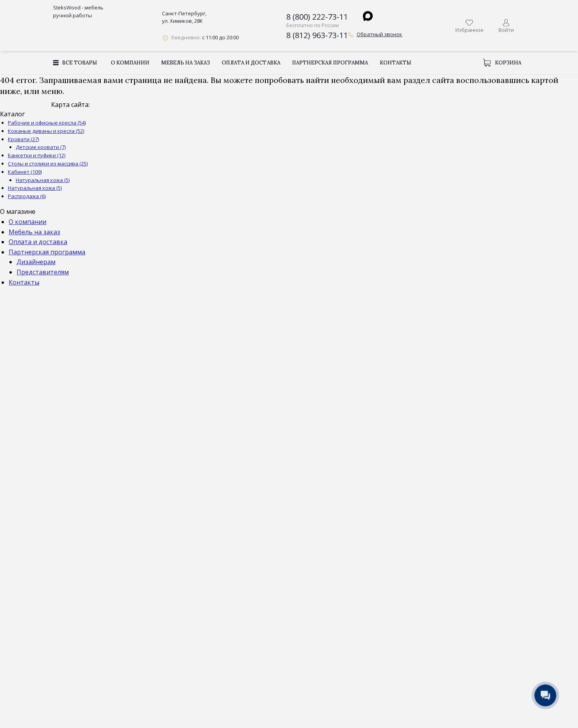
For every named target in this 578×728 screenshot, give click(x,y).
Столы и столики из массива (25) (48, 163)
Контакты (395, 62)
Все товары (79, 62)
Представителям (43, 272)
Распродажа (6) (27, 196)
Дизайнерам (36, 261)
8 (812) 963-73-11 (317, 35)
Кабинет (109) (25, 171)
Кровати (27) (23, 139)
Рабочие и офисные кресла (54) (47, 122)
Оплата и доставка (251, 62)
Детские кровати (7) (41, 147)
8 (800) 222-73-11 (317, 16)
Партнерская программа (330, 62)
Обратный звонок (379, 34)
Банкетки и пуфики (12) (36, 155)
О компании (130, 62)
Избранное (469, 29)
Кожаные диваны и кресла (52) (46, 130)
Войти (506, 29)
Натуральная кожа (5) (43, 180)
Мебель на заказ (185, 62)
